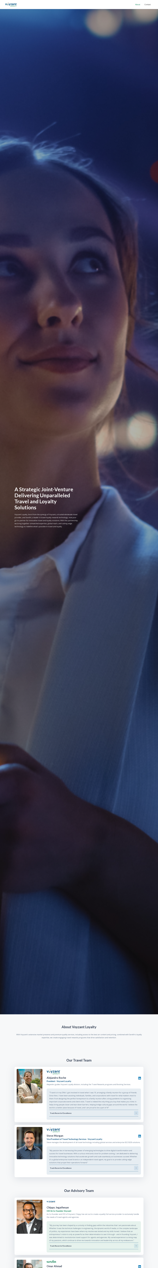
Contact (147, 4)
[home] (11, 4)
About (137, 4)
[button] (94, 1113)
